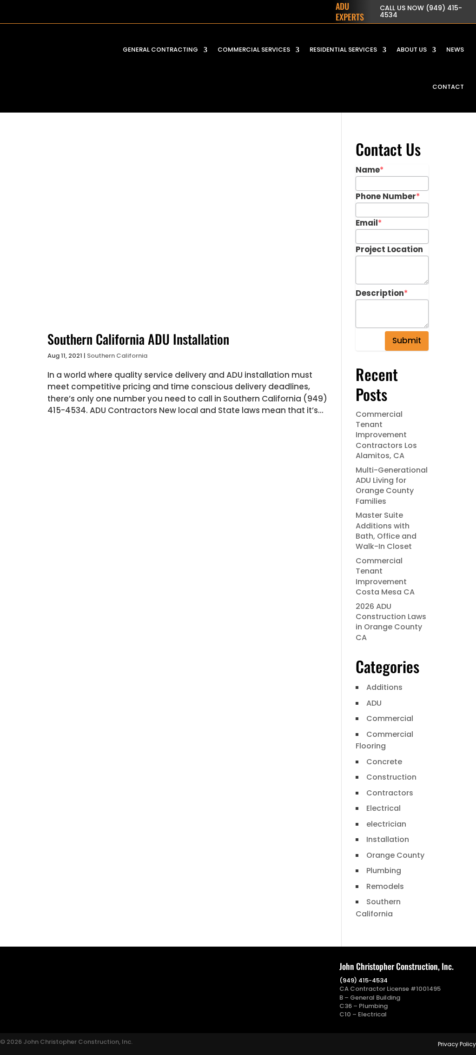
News (455, 49)
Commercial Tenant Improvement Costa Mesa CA (385, 576)
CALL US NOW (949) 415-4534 (421, 11)
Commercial (389, 718)
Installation (387, 839)
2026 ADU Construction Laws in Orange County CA (391, 622)
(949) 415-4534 (363, 980)
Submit (406, 340)
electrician (386, 824)
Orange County (395, 855)
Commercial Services (254, 49)
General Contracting (160, 49)
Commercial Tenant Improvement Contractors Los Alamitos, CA (386, 435)
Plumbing (383, 870)
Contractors (389, 793)
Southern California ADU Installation (138, 338)
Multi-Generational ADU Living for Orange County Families (392, 486)
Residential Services (343, 49)
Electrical (383, 808)
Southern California (117, 355)
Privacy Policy (457, 1044)
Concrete (384, 761)
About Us (412, 49)
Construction (391, 777)
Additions (384, 687)
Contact (448, 86)
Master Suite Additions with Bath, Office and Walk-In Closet (386, 531)
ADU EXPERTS (350, 11)
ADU (374, 703)
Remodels (385, 886)
